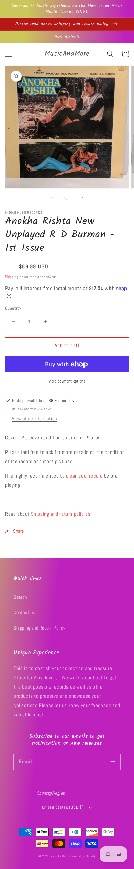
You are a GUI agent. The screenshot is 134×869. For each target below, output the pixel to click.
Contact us (24, 612)
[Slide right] (82, 197)
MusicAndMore (60, 856)
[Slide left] (51, 197)
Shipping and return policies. (61, 513)
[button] (8, 53)
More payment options (67, 381)
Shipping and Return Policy (40, 628)
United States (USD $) (62, 807)
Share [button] (18, 531)
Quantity (13, 308)
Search (20, 597)
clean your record (84, 475)
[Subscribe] (112, 761)
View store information (34, 418)
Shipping (12, 276)
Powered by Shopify (83, 856)
